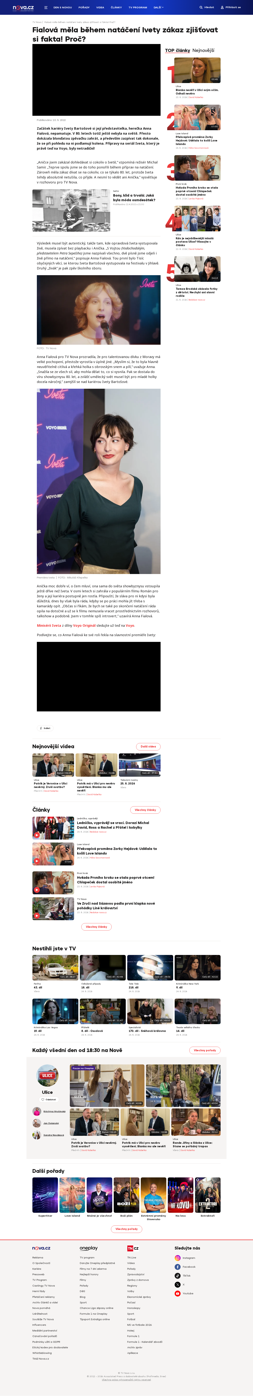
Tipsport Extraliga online (95, 1319)
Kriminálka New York (187, 984)
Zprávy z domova (138, 1280)
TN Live (131, 1257)
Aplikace (132, 1353)
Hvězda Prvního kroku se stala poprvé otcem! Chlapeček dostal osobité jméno (197, 191)
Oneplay (90, 1101)
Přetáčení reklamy (43, 1297)
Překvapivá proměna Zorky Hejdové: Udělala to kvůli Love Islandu (196, 141)
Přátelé (85, 1027)
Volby (130, 1291)
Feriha (37, 984)
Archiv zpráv (134, 1347)
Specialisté (135, 1027)
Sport (83, 1302)
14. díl (180, 1031)
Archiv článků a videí (45, 1302)
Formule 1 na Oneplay (93, 1313)
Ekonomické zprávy (139, 1297)
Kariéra (36, 1268)
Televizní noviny (129, 780)
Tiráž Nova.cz (40, 1358)
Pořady (84, 7)
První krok (181, 184)
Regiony (132, 1285)
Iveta (116, 191)
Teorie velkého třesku (188, 1027)
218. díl (133, 987)
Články (116, 7)
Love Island (182, 133)
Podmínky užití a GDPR (46, 1341)
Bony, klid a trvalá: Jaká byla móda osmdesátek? (134, 198)
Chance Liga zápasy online (96, 1308)
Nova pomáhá (41, 1308)
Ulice (178, 86)
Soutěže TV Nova (43, 1319)
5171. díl (156, 1097)
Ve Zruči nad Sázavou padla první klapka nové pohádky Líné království (116, 906)
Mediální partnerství (44, 1330)
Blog (82, 1297)
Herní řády (38, 1291)
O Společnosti (41, 1263)
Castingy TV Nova (43, 1285)
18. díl (85, 987)
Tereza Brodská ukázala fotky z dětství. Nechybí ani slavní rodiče (196, 292)
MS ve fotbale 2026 (139, 1324)
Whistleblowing (42, 1353)
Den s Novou (63, 7)
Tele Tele (134, 984)
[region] (126, 23)
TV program (87, 1257)
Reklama (37, 1257)
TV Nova (36, 22)
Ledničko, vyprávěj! (87, 818)
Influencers (39, 1324)
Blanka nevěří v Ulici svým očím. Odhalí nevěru (197, 92)
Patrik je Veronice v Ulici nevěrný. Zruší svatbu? (50, 785)
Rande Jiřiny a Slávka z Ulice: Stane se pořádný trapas (192, 1145)
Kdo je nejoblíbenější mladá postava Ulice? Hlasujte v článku (195, 242)
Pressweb (38, 1274)
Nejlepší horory (89, 1274)
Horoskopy (133, 1308)
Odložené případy (91, 984)
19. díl (37, 1031)
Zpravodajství (135, 1274)
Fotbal (131, 1319)
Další (157, 7)
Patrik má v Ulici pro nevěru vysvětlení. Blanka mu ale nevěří (96, 787)
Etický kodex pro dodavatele (50, 1347)
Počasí (131, 1302)
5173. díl (80, 1097)
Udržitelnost (39, 1313)
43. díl (38, 987)
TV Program (138, 7)
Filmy (83, 1280)
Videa (100, 7)
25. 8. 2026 (127, 783)
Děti (82, 1291)
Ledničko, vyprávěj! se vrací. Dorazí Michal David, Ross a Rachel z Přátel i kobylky (113, 825)
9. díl (179, 987)
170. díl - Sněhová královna (147, 1031)
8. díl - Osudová (92, 1031)
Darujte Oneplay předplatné (97, 1263)
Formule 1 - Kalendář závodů (144, 1341)
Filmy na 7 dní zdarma (93, 1268)
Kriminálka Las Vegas (46, 1027)
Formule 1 (133, 1336)
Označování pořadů (44, 1336)
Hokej (130, 1330)
